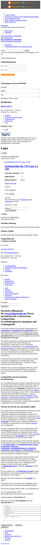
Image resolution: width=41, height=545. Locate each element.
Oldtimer (36, 390)
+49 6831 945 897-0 (7, 249)
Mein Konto (8, 31)
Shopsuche (8, 45)
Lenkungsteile (28, 330)
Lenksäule (36, 434)
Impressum (8, 295)
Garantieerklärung (10, 266)
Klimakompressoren (10, 466)
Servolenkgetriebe (9, 444)
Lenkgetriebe (5, 330)
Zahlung (7, 269)
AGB (6, 288)
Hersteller (4, 87)
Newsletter (4, 302)
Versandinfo (8, 271)
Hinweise (30, 3)
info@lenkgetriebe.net (11, 252)
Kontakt (7, 279)
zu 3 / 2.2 (4, 70)
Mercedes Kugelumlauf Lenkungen (22, 397)
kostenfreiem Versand (25, 471)
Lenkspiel (4, 421)
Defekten (34, 423)
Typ (2, 95)
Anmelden (8, 32)
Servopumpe (19, 436)
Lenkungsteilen (28, 450)
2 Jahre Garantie (10, 15)
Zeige (2, 158)
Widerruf (7, 290)
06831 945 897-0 (10, 22)
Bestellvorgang (9, 283)
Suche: (3, 50)
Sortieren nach (5, 156)
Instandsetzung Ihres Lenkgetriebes (16, 267)
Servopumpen (15, 330)
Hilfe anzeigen (5, 79)
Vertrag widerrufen (11, 299)
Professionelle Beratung (12, 18)
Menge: (7, 208)
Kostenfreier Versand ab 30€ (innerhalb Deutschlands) (22, 17)
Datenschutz (9, 292)
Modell (3, 91)
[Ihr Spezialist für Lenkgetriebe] (11, 36)
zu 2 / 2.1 (4, 66)
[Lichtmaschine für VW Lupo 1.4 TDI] (17, 162)
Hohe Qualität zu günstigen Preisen (16, 20)
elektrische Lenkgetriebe (9, 447)
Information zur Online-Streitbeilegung (17, 297)
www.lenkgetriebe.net (15, 313)
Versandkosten (24, 199)
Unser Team (8, 285)
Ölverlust (37, 418)
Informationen (9, 281)
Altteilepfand (9, 201)
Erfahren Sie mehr (10, 183)
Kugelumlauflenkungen (18, 448)
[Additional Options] (6, 136)
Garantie (29, 478)
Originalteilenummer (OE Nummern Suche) (18, 46)
